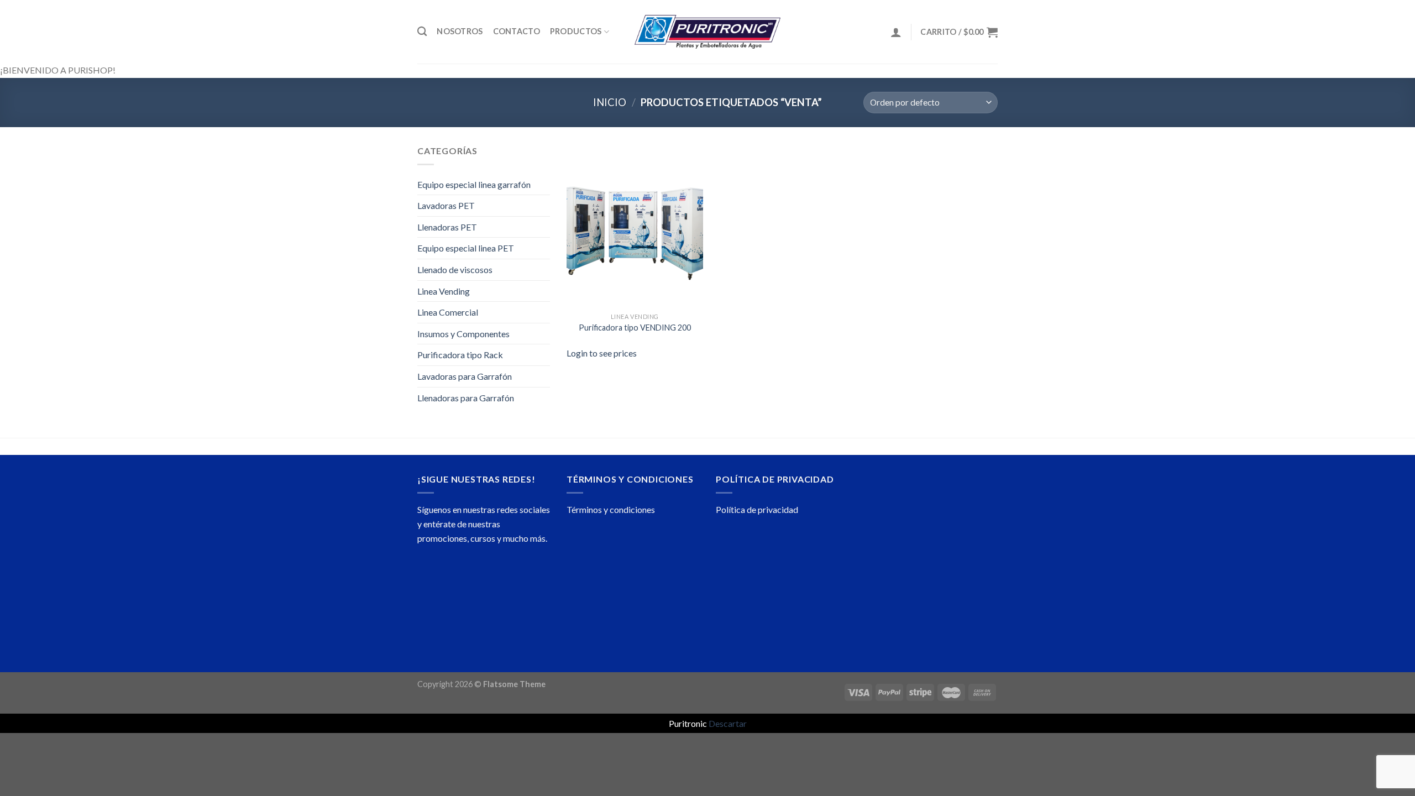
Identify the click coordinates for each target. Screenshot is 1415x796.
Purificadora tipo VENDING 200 (635, 327)
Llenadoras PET (447, 227)
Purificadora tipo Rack (460, 354)
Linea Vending (443, 291)
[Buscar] (422, 31)
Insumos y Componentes (463, 333)
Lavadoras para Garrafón (464, 376)
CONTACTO (516, 31)
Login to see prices (602, 353)
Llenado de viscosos (454, 269)
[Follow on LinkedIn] (507, 591)
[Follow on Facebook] (427, 591)
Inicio (609, 102)
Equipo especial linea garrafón (474, 184)
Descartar (728, 723)
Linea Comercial (447, 312)
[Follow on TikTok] (467, 591)
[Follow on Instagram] (447, 591)
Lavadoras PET (446, 205)
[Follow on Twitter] (487, 591)
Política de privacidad (757, 509)
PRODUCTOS (576, 31)
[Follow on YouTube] (527, 591)
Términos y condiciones (611, 509)
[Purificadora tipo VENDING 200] (635, 225)
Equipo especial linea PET (465, 248)
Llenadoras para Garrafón (465, 397)
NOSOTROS (460, 31)
